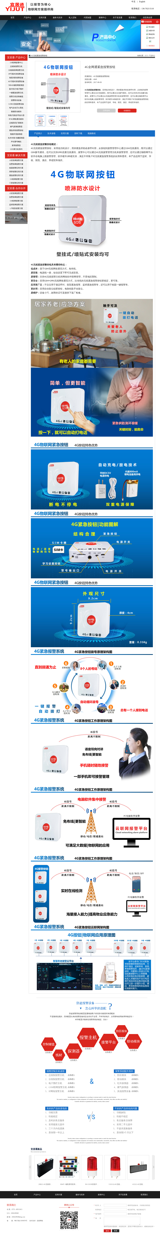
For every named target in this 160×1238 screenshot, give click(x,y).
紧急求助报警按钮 (16, 130)
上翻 (30, 1167)
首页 (12, 18)
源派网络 (40, 1221)
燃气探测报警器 (16, 127)
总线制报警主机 (16, 66)
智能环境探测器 (16, 134)
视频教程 (92, 133)
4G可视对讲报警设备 (16, 81)
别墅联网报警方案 (16, 164)
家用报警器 (16, 145)
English (142, 2)
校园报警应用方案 (16, 168)
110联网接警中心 (16, 63)
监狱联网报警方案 (16, 205)
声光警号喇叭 (16, 142)
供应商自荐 (147, 18)
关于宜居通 (117, 18)
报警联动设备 (16, 100)
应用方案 (42, 18)
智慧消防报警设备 (16, 78)
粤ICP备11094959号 (20, 1221)
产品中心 (27, 18)
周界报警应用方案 (16, 172)
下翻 (153, 1167)
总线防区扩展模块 (16, 123)
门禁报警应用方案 (16, 183)
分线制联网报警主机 (16, 70)
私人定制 (72, 18)
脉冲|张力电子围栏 (16, 89)
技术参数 (52, 133)
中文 (134, 2)
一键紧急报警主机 (16, 93)
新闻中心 (102, 18)
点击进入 (48, 1052)
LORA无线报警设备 (16, 104)
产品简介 (38, 133)
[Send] (150, 41)
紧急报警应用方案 (16, 175)
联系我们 (132, 18)
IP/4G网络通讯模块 (16, 119)
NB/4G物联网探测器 (16, 85)
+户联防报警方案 (16, 208)
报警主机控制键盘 (16, 96)
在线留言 (127, 111)
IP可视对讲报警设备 (16, 74)
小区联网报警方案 (16, 160)
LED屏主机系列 (16, 149)
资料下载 (78, 133)
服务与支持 (57, 18)
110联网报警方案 (16, 179)
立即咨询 (106, 111)
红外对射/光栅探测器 (16, 138)
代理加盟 (87, 18)
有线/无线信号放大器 (16, 115)
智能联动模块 (16, 112)
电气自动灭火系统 (16, 108)
